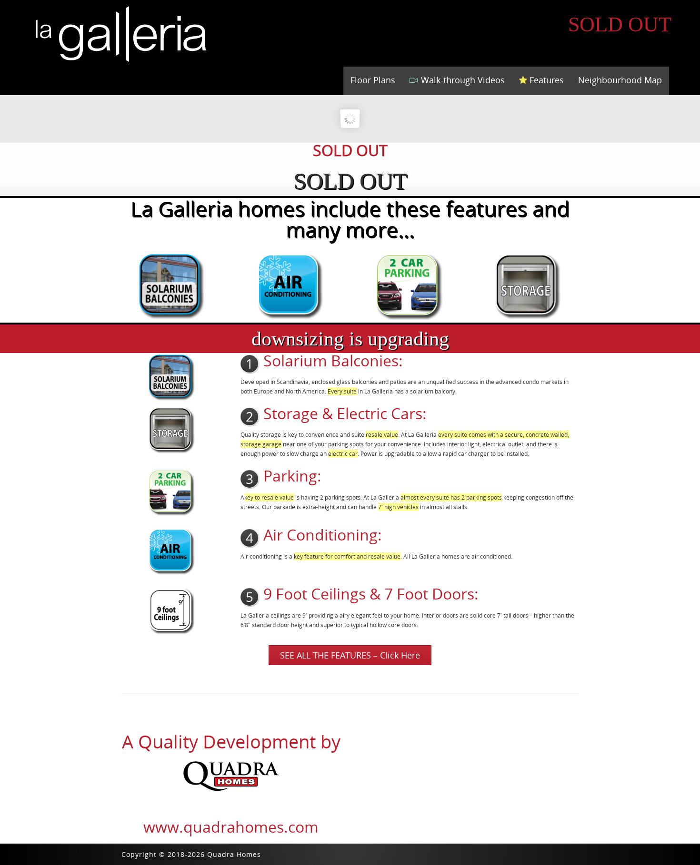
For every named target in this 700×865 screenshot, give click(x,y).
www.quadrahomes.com (231, 826)
